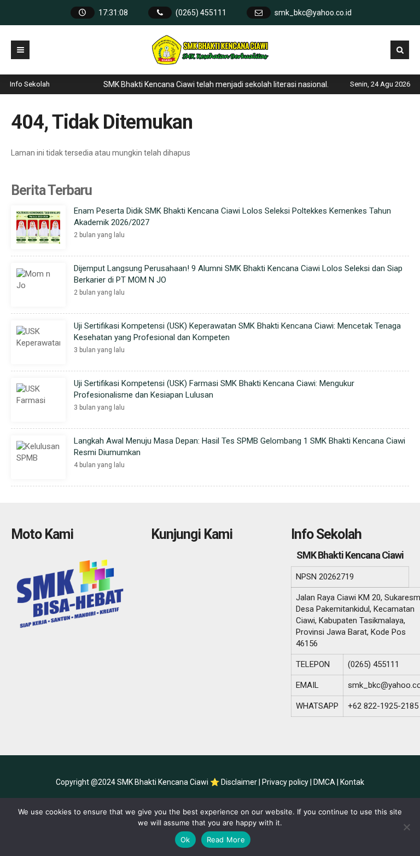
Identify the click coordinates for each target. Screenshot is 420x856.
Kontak (352, 782)
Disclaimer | (241, 782)
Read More (226, 839)
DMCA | (326, 782)
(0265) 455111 (201, 12)
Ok (185, 839)
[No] (406, 826)
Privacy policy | (287, 782)
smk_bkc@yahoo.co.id (313, 12)
